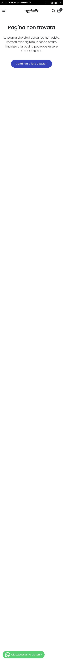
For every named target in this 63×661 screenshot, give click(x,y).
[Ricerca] (53, 10)
